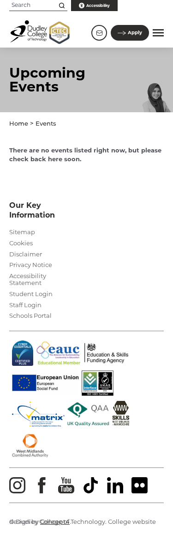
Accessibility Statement (27, 279)
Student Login (31, 293)
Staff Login (25, 305)
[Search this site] (61, 5)
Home (18, 124)
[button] (158, 33)
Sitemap (22, 232)
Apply (135, 33)
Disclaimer (25, 254)
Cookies (21, 243)
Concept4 (55, 521)
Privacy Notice (30, 264)
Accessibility (98, 5)
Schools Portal (30, 315)
